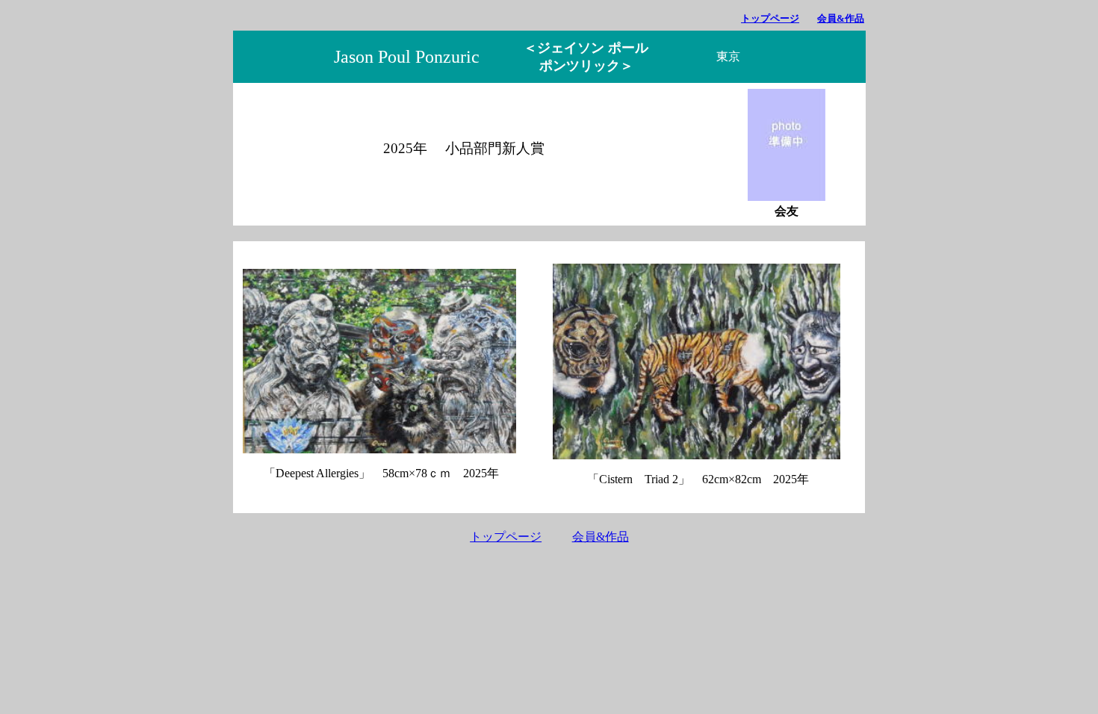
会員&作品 (840, 18)
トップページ (770, 18)
